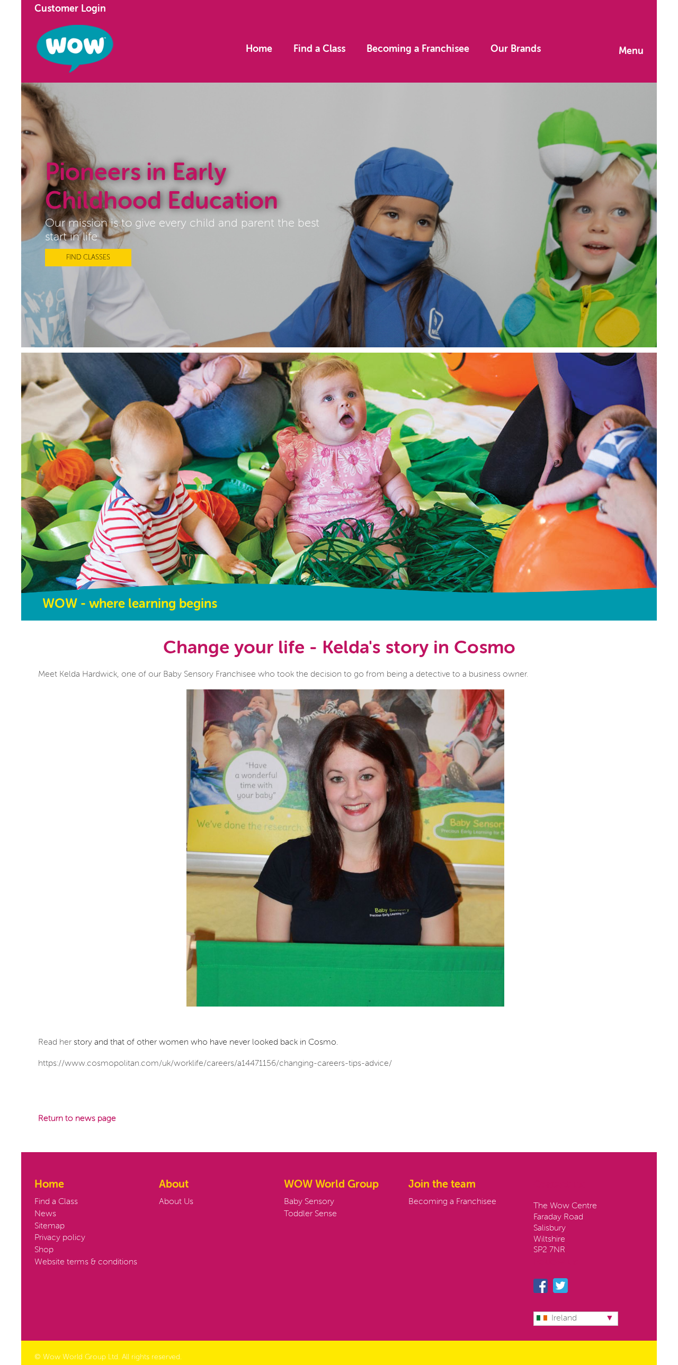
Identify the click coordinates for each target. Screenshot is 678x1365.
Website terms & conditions (85, 1262)
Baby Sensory (309, 1202)
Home (259, 49)
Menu (631, 51)
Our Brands (515, 49)
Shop (43, 1250)
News (45, 1214)
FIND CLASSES (88, 257)
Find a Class (319, 49)
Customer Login (70, 9)
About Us (176, 1202)
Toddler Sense (310, 1214)
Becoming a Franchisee (418, 49)
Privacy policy (59, 1238)
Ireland (564, 1318)
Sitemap (49, 1226)
